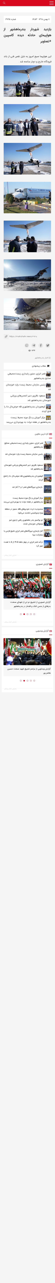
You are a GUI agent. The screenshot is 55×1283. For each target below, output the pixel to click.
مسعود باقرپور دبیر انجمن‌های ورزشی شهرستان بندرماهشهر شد (23, 467)
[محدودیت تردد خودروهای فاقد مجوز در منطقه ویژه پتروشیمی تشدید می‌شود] (47, 511)
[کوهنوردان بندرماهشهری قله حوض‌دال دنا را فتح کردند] (47, 478)
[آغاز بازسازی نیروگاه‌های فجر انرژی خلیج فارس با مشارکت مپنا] (47, 533)
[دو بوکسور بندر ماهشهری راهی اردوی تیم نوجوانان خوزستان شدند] (47, 522)
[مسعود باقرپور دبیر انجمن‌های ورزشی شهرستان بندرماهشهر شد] (47, 467)
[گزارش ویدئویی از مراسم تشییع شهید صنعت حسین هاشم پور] (27, 651)
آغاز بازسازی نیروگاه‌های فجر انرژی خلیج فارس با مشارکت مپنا (23, 532)
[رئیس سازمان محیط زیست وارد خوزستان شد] (47, 456)
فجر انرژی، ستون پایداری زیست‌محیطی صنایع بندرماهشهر (23, 445)
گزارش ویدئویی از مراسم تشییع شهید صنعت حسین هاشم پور (29, 671)
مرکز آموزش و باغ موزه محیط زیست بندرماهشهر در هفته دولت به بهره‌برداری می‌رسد (23, 499)
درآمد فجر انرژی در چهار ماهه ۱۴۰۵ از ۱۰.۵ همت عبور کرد (23, 543)
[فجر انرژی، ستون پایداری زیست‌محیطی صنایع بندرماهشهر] (47, 445)
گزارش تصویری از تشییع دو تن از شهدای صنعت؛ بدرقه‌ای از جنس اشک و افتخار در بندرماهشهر (30, 604)
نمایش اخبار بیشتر (10, 555)
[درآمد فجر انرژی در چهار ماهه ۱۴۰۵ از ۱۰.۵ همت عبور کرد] (47, 544)
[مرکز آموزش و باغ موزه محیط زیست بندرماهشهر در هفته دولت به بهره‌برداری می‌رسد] (47, 500)
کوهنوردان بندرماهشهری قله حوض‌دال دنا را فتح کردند (23, 478)
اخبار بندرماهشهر (41, 357)
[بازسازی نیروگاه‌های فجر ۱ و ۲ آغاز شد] (47, 489)
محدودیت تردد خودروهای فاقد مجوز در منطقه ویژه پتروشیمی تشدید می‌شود (24, 510)
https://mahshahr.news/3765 (20, 336)
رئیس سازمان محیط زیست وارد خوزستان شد (24, 454)
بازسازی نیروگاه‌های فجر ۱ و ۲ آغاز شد (27, 487)
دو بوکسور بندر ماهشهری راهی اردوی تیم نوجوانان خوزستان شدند (26, 521)
